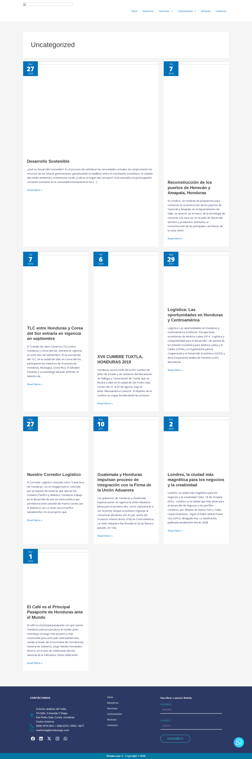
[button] (165, 11)
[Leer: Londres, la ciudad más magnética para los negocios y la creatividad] (203, 442)
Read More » (34, 190)
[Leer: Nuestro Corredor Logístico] (62, 442)
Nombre (165, 704)
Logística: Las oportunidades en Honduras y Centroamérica (195, 314)
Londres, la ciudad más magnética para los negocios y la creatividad (196, 479)
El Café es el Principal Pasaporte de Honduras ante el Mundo (55, 612)
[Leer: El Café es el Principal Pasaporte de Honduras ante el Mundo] (62, 574)
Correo (165, 720)
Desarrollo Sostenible (48, 161)
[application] (171, 11)
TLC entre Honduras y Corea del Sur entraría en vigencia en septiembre (55, 333)
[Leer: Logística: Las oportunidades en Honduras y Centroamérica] (203, 277)
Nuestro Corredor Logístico (54, 474)
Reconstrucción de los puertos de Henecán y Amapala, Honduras (190, 187)
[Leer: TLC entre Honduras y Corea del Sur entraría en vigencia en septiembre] (87, 286)
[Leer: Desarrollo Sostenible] (111, 108)
